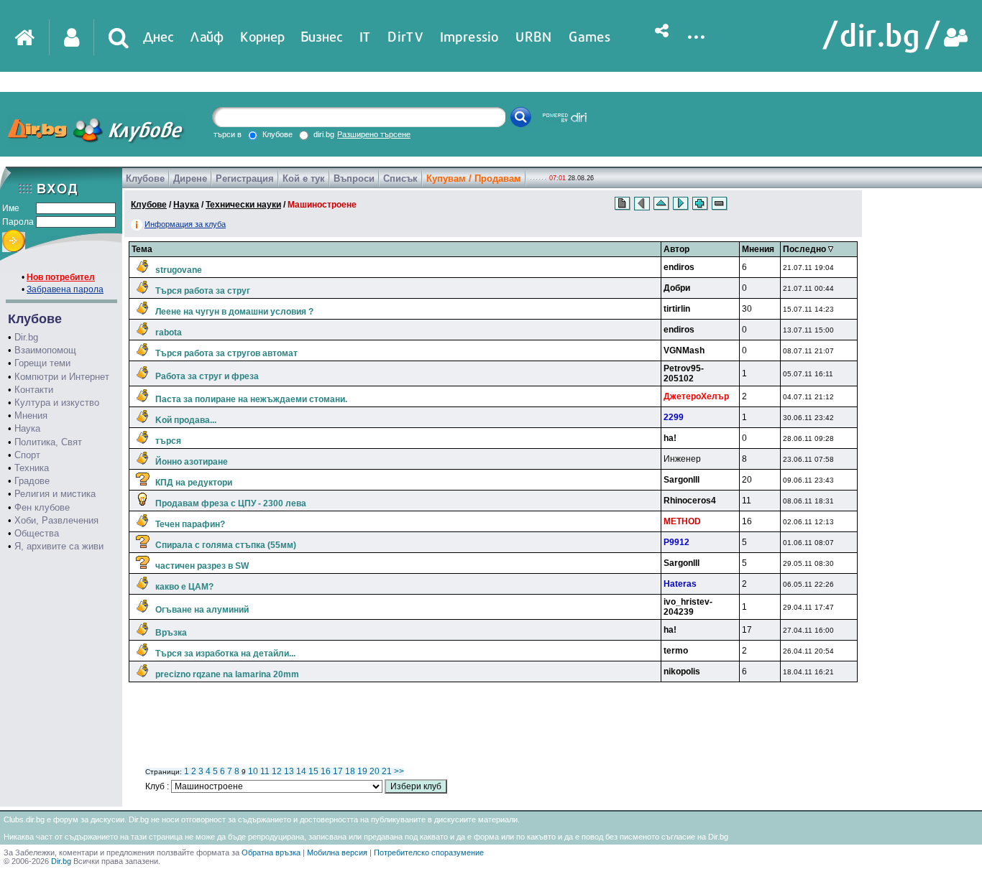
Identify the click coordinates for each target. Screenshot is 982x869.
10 (253, 771)
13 (289, 771)
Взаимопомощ (45, 350)
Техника (31, 468)
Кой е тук (304, 178)
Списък (400, 178)
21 (387, 771)
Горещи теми (42, 363)
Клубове (145, 178)
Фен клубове (42, 507)
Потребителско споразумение (429, 852)
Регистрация (245, 178)
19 (362, 771)
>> (399, 771)
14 (301, 771)
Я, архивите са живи (59, 546)
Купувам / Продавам (473, 178)
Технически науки (243, 205)
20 (375, 771)
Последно (805, 249)
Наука (27, 428)
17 (338, 771)
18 (350, 771)
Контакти (33, 389)
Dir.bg (26, 337)
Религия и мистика (55, 493)
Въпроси (354, 178)
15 (313, 771)
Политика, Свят (48, 442)
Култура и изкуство (56, 402)
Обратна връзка (271, 852)
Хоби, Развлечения (56, 520)
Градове (32, 480)
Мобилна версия (337, 852)
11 (265, 771)
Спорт (27, 455)
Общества (36, 533)
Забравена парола (65, 289)
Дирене (190, 178)
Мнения (30, 415)
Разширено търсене (373, 134)
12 (277, 771)
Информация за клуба (185, 224)
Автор (676, 249)
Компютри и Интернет (61, 376)
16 (326, 771)
